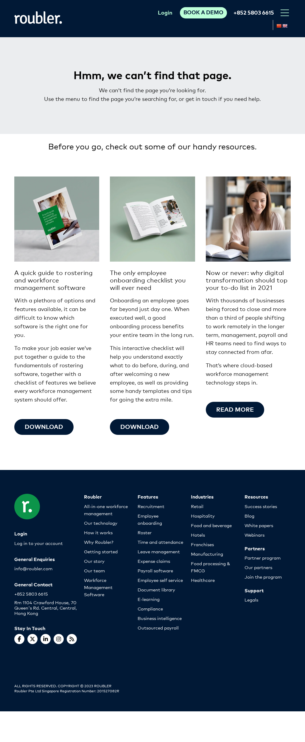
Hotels (198, 535)
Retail (197, 506)
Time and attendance (160, 542)
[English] (284, 26)
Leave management (159, 551)
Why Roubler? (98, 542)
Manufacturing (207, 554)
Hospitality (203, 515)
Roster (145, 532)
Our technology (100, 523)
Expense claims (154, 561)
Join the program (263, 576)
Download (44, 426)
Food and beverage (211, 525)
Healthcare (203, 580)
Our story (94, 561)
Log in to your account (38, 543)
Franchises (202, 544)
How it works (98, 532)
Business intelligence (160, 618)
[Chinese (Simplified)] (278, 26)
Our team (94, 570)
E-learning (149, 599)
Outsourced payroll (158, 627)
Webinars (254, 535)
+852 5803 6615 (254, 12)
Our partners (258, 567)
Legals (251, 599)
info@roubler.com (33, 568)
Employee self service (160, 580)
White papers (259, 525)
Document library (156, 589)
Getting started (101, 551)
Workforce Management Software (98, 587)
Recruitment (151, 506)
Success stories (261, 506)
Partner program (263, 557)
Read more (235, 409)
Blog (249, 515)
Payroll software (155, 570)
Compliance (150, 608)
